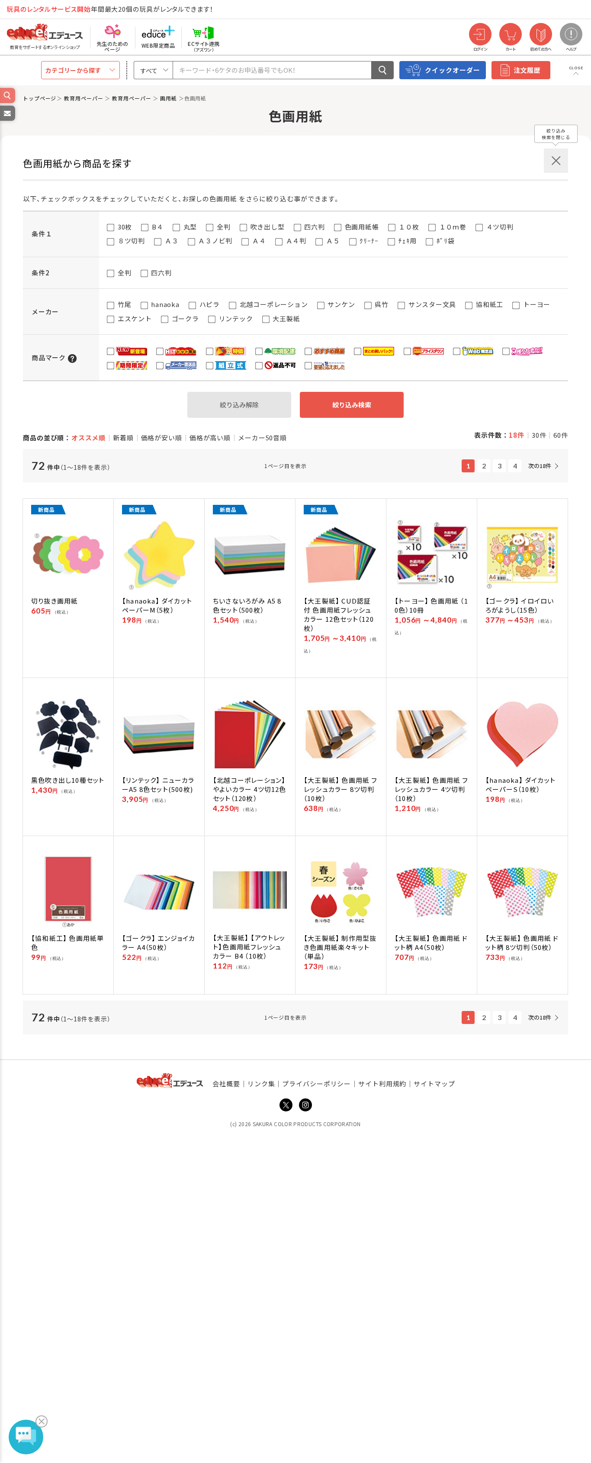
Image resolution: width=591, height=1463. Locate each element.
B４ (156, 226)
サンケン (340, 304)
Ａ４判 (295, 240)
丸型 (189, 226)
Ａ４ (258, 240)
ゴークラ (184, 318)
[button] (72, 357)
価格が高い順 (210, 437)
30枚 (124, 226)
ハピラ (209, 304)
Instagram (305, 1104)
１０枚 (408, 226)
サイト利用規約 (382, 1083)
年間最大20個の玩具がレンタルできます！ (109, 8)
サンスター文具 (431, 304)
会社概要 (226, 1083)
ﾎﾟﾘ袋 (444, 240)
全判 (222, 226)
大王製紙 (285, 318)
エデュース (29, 9)
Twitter (285, 1104)
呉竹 (381, 304)
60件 (560, 434)
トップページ (39, 98)
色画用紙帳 (361, 226)
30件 (539, 434)
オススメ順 (88, 437)
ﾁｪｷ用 (407, 240)
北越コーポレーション (273, 304)
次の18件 (539, 466)
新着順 (123, 437)
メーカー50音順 (262, 437)
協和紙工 (488, 304)
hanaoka (165, 304)
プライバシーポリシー (316, 1083)
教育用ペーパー (84, 98)
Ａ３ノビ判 (215, 240)
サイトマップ (434, 1083)
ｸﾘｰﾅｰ (368, 240)
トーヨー (535, 304)
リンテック (235, 318)
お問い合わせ (6, 120)
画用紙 (169, 98)
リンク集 (261, 1083)
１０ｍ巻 (451, 226)
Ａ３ (170, 240)
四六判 (314, 226)
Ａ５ (332, 240)
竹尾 (123, 304)
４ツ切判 (499, 226)
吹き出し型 (267, 226)
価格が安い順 (161, 437)
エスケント (134, 318)
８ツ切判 (130, 240)
